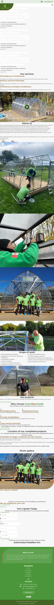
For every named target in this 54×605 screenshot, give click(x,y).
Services (28, 570)
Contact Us (28, 576)
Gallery (28, 574)
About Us (28, 572)
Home (28, 568)
